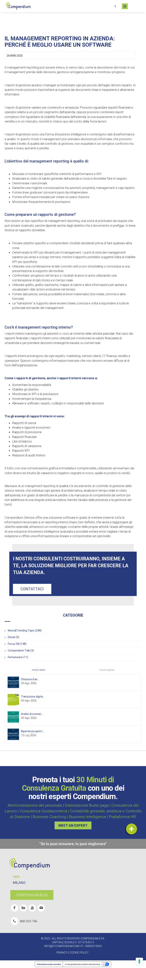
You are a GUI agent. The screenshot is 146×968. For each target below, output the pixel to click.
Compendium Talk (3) (21, 650)
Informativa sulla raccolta (49, 964)
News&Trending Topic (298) (25, 630)
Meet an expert (73, 825)
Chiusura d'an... (30, 679)
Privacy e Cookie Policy (72, 952)
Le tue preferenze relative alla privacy (82, 964)
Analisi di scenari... (32, 713)
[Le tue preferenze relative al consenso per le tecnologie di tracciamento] (139, 961)
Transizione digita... (32, 696)
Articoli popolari (107, 670)
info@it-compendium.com (61, 946)
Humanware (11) (18, 657)
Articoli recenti (38, 670)
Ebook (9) (13, 637)
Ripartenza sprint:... (32, 731)
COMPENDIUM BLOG (32, 895)
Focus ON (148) (17, 643)
